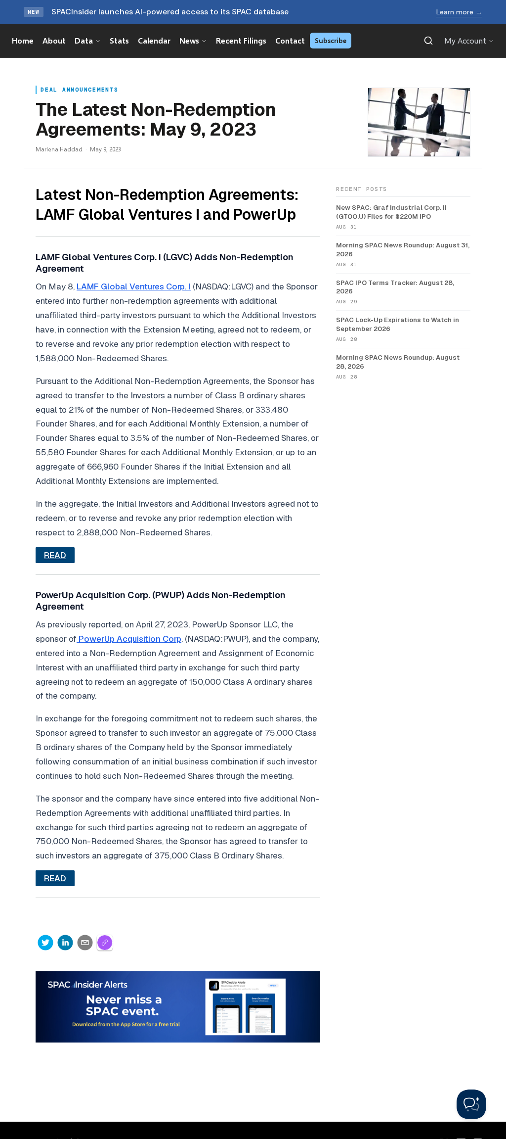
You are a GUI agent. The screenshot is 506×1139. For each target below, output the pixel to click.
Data (84, 40)
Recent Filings (241, 40)
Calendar (154, 40)
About (54, 40)
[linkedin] (65, 942)
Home (23, 40)
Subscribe (330, 40)
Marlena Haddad (59, 149)
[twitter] (45, 942)
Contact (290, 40)
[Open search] (428, 40)
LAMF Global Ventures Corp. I (134, 286)
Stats (119, 40)
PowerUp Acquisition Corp (129, 638)
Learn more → (459, 11)
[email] (85, 942)
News (189, 40)
